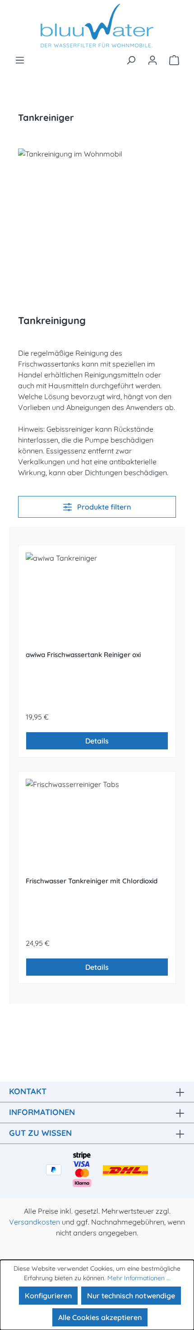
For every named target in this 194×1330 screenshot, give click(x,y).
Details (97, 740)
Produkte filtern (103, 506)
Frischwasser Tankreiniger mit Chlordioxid (91, 881)
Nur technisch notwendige (131, 1295)
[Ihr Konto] (152, 60)
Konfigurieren (48, 1295)
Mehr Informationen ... (139, 1278)
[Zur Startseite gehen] (97, 27)
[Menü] (20, 60)
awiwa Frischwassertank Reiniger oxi (83, 654)
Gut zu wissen (40, 1133)
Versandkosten (34, 1221)
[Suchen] (131, 60)
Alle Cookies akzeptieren (100, 1317)
